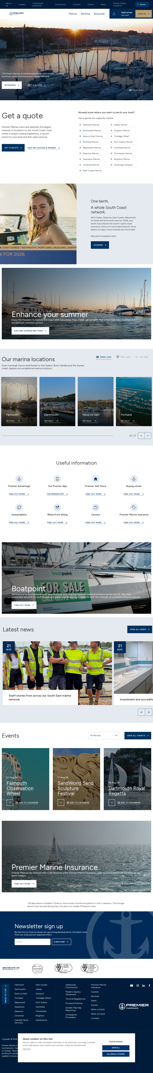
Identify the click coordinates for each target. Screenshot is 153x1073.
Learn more (26, 1049)
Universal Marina (91, 165)
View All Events (136, 735)
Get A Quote (35, 85)
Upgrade (98, 245)
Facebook (149, 985)
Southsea (40, 1007)
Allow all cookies (116, 1054)
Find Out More (17, 494)
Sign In (142, 14)
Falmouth (19, 984)
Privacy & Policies (74, 1003)
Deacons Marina (90, 153)
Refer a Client (98, 1009)
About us (8, 4)
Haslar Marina (120, 124)
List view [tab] (143, 356)
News (103, 4)
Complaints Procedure (71, 1016)
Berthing (85, 13)
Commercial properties (38, 4)
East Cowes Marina (92, 170)
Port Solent (41, 1002)
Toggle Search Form (142, 4)
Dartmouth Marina (92, 130)
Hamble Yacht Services (21, 1021)
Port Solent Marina (123, 142)
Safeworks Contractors (72, 986)
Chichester (41, 1011)
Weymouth (20, 1002)
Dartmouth (20, 989)
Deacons (19, 1011)
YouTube (132, 985)
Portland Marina (90, 142)
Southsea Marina (122, 147)
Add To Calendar (28, 802)
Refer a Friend (98, 1014)
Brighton (40, 1015)
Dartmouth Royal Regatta (127, 791)
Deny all (116, 1048)
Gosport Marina (121, 130)
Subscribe (59, 942)
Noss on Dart (21, 993)
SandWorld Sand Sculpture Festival (76, 788)
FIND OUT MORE (93, 494)
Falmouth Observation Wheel (20, 788)
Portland (19, 998)
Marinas (73, 13)
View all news (138, 629)
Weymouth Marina (92, 147)
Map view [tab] (125, 356)
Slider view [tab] (105, 356)
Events (91, 4)
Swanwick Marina (91, 159)
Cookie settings (116, 1041)
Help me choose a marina (42, 148)
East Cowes (41, 984)
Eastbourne (41, 1020)
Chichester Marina (123, 153)
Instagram (138, 985)
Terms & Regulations (75, 999)
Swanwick (19, 1007)
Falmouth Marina (91, 124)
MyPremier (10, 85)
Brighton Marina (122, 159)
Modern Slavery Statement (73, 993)
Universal (19, 1015)
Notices (95, 996)
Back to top (5, 996)
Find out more (132, 494)
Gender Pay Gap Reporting (73, 1009)
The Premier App (55, 494)
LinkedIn (143, 985)
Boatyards (99, 13)
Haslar (39, 989)
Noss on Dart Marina (93, 136)
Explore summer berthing (28, 331)
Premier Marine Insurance (119, 4)
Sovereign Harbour (123, 165)
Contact (76, 4)
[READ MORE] (10, 802)
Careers (22, 4)
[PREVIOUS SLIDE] (141, 435)
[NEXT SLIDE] (148, 435)
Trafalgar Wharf (121, 136)
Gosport (40, 993)
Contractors (60, 4)
